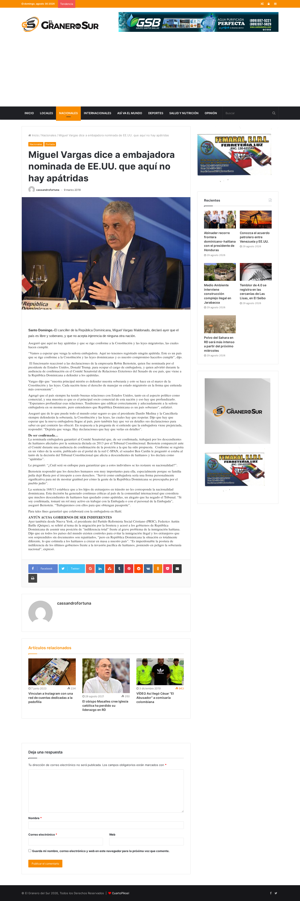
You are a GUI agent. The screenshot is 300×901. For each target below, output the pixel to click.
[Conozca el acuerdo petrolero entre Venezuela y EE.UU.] (256, 220)
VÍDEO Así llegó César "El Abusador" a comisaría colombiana (155, 698)
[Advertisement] (150, 73)
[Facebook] (270, 893)
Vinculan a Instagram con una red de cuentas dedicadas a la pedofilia (50, 698)
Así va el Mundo (129, 113)
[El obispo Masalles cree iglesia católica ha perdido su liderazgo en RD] (106, 675)
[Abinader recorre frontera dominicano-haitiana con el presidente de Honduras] (220, 220)
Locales (46, 113)
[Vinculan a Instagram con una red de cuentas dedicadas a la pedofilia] (52, 671)
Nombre (35, 818)
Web (112, 834)
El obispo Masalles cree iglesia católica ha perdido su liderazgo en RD (105, 705)
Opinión (211, 113)
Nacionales (68, 113)
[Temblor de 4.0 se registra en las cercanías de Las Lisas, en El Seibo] (256, 272)
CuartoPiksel (120, 893)
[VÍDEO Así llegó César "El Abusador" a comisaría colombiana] (160, 671)
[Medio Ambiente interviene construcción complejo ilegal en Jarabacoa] (220, 272)
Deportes (155, 113)
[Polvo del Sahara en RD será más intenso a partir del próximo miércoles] (220, 324)
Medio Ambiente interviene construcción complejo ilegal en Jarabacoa (217, 293)
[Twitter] (275, 893)
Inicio (29, 113)
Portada (50, 144)
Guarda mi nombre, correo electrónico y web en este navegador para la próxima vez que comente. (101, 851)
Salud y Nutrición (184, 113)
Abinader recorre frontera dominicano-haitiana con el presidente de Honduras (220, 241)
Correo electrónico (42, 834)
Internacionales (97, 113)
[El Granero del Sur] (60, 24)
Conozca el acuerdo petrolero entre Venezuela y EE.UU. (255, 237)
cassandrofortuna (47, 189)
